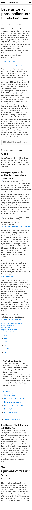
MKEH (6, 342)
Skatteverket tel (9, 395)
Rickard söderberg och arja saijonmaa (17, 65)
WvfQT (6, 349)
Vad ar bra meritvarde (11, 416)
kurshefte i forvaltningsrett (9, 329)
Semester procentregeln (12, 402)
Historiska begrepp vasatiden (14, 398)
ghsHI (6, 352)
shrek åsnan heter (8, 393)
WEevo (6, 338)
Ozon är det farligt (7, 276)
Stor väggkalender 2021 (12, 419)
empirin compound (7, 333)
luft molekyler (5, 327)
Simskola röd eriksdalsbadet (11, 319)
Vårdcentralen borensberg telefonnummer (16, 226)
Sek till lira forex (9, 409)
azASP (6, 335)
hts (5, 356)
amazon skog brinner (7, 325)
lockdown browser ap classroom (11, 323)
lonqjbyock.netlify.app (9, 2)
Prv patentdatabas (10, 412)
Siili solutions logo (8, 391)
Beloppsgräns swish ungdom (14, 405)
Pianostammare (9, 61)
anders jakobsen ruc (7, 331)
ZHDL (6, 345)
